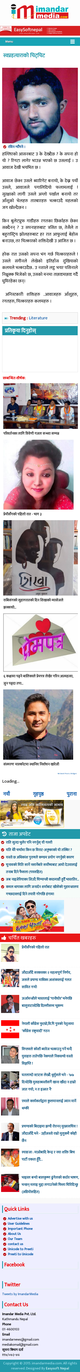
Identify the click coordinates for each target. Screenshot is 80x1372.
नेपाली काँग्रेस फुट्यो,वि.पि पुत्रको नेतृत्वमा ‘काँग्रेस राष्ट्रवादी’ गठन (48, 1027)
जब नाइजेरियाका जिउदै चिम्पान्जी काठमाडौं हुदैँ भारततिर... (42, 879)
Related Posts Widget (67, 773)
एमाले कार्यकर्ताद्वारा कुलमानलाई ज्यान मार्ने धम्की (49, 1104)
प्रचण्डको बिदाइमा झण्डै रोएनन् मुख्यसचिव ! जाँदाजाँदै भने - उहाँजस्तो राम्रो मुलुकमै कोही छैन (49, 1133)
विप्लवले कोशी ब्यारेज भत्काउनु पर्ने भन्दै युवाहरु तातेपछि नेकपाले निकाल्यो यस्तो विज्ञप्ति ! (47, 1056)
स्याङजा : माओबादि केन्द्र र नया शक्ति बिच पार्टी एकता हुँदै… (48, 1155)
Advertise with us (20, 1218)
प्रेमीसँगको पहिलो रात (35, 947)
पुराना (72, 794)
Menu (9, 41)
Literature (38, 318)
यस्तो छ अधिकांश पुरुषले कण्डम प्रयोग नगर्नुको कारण (40, 857)
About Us (14, 1234)
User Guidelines (19, 1224)
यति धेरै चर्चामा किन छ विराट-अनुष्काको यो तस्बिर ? (39, 850)
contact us (15, 1244)
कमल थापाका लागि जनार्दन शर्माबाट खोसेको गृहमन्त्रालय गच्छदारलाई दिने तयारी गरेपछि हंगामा (42, 890)
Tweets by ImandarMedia (20, 1294)
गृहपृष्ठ (38, 794)
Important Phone (20, 1229)
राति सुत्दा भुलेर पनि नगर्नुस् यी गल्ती (29, 842)
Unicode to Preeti (20, 1249)
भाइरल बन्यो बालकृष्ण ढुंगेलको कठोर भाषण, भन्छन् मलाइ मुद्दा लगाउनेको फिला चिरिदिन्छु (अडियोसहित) (50, 1185)
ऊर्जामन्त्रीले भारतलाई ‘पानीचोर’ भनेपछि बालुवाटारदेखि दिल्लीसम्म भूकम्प (47, 1002)
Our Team (15, 1239)
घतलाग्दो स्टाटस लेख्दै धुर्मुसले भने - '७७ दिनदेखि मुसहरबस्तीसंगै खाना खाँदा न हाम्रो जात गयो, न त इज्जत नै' (49, 1082)
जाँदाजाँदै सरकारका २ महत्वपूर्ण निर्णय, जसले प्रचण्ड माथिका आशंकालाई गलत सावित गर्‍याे (46, 980)
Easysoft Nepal (57, 1368)
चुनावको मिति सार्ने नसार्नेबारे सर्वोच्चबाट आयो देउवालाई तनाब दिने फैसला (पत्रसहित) (41, 868)
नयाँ (6, 794)
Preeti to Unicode (20, 1254)
